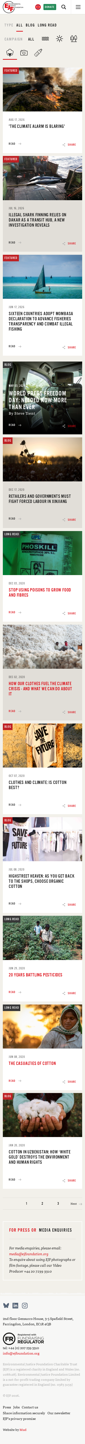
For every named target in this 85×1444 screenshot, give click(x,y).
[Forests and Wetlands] (74, 39)
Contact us (30, 1407)
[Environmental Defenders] (24, 53)
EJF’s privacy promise (19, 1418)
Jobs (16, 1407)
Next (74, 1203)
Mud (23, 1429)
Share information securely (24, 1413)
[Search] (64, 7)
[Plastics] (38, 53)
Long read (47, 25)
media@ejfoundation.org (28, 1254)
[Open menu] (78, 7)
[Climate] (59, 39)
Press (7, 1407)
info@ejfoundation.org (21, 1353)
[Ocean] (45, 39)
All (19, 25)
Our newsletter (58, 1413)
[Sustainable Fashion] (10, 53)
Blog (30, 25)
